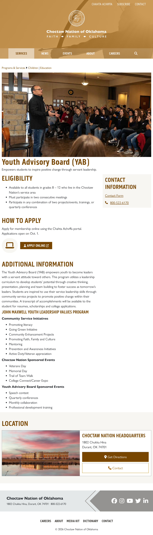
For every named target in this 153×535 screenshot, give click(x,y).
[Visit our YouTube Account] (130, 502)
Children (33, 68)
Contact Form (114, 195)
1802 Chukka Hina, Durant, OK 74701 (28, 504)
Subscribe (123, 4)
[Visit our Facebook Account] (114, 502)
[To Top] (141, 527)
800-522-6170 (119, 203)
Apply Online (36, 246)
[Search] (136, 53)
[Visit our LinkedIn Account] (145, 502)
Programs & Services (13, 68)
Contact (140, 4)
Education (46, 68)
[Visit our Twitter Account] (138, 502)
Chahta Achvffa (102, 4)
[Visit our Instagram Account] (121, 502)
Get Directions (117, 457)
